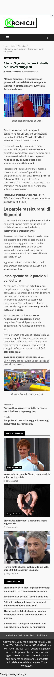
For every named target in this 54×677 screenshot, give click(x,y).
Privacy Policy (26, 635)
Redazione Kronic (13, 71)
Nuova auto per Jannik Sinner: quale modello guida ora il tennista (27, 454)
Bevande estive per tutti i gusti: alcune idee (26, 596)
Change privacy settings (13, 674)
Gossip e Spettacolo (11, 58)
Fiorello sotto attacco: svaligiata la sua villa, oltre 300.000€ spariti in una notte (27, 547)
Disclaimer (41, 635)
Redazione (11, 635)
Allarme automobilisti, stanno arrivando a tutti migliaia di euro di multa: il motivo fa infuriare (25, 614)
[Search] (47, 37)
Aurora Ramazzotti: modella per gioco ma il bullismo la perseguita (25, 408)
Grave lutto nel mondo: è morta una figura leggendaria (27, 500)
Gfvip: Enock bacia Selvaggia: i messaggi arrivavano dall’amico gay (26, 420)
